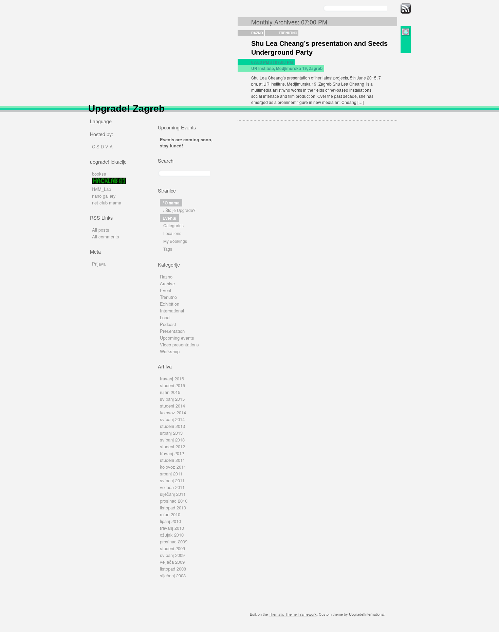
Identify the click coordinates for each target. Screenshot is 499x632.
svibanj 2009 (172, 555)
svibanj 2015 (172, 399)
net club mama (106, 202)
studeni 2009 (172, 548)
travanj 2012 (172, 453)
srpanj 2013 (171, 433)
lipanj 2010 (170, 521)
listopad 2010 (173, 507)
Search (165, 160)
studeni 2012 (172, 446)
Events (169, 218)
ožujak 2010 (172, 534)
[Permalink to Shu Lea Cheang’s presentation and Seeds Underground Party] (405, 40)
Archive (167, 283)
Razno (257, 33)
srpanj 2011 (171, 473)
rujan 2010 (170, 514)
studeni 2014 (172, 405)
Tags (167, 249)
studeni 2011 (172, 460)
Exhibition (169, 304)
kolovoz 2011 (173, 467)
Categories (173, 225)
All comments (105, 236)
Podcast (168, 324)
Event (165, 290)
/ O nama (171, 203)
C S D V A (102, 146)
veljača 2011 (172, 487)
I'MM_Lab (101, 189)
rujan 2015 (170, 392)
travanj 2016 (172, 378)
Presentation (172, 331)
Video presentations (179, 344)
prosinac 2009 (173, 541)
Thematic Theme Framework (293, 614)
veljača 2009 (172, 562)
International (172, 310)
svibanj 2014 (172, 419)
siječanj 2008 (173, 575)
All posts (100, 230)
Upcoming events (177, 338)
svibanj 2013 (172, 439)
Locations (172, 233)
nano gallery (104, 196)
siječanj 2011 (173, 494)
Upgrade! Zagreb (126, 108)
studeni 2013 (172, 426)
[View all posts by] (406, 34)
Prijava (99, 263)
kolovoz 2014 (173, 412)
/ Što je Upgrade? (179, 210)
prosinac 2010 (173, 501)
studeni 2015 (172, 385)
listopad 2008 (173, 568)
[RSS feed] (406, 12)
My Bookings (175, 241)
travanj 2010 (172, 528)
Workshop (170, 351)
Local (165, 317)
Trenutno (288, 33)
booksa (99, 173)
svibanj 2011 (172, 480)
